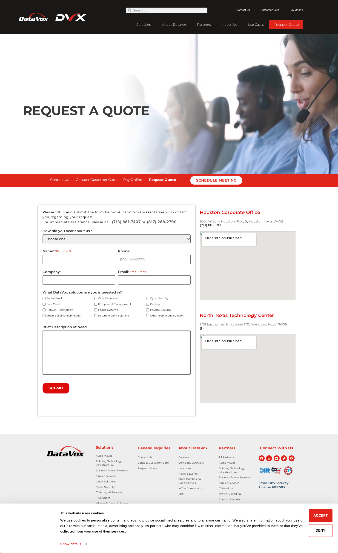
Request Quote (287, 25)
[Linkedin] (277, 458)
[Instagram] (269, 458)
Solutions (144, 25)
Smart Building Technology (63, 315)
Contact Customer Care (96, 179)
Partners (204, 25)
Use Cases (256, 25)
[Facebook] (262, 458)
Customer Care (270, 10)
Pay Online (296, 10)
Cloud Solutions (108, 298)
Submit (56, 388)
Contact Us (243, 10)
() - (202, 328)
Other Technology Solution (166, 315)
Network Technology (59, 310)
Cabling (155, 304)
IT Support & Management (114, 304)
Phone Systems (108, 310)
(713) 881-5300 (211, 225)
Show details (70, 544)
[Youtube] (292, 458)
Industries (229, 25)
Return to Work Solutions (113, 315)
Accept (320, 515)
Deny (320, 530)
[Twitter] (284, 458)
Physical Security (160, 310)
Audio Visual (54, 298)
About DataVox (174, 25)
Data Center (53, 304)
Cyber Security (159, 298)
